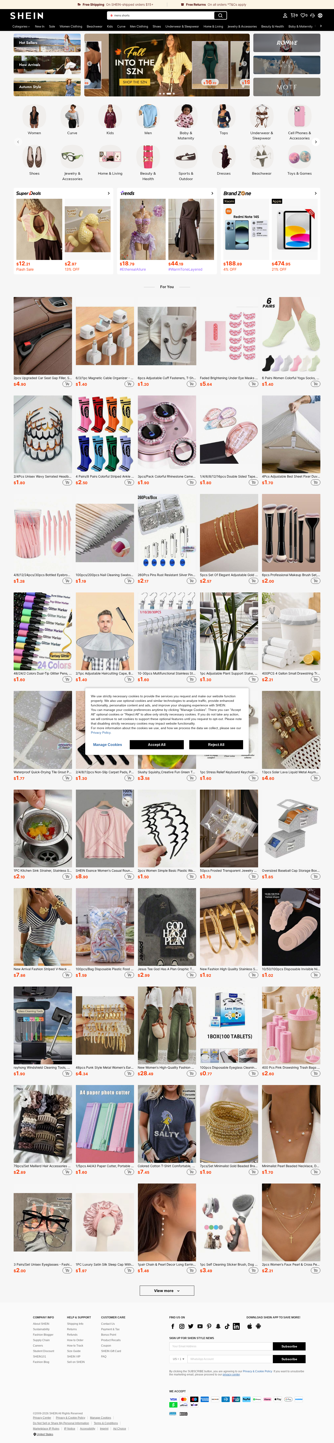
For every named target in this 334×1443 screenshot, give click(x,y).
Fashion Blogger (43, 1334)
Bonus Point (108, 1334)
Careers (38, 1345)
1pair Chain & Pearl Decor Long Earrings (167, 1264)
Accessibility (87, 1428)
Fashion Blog (41, 1362)
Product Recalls (111, 1340)
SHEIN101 (39, 1356)
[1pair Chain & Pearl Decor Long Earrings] (167, 1222)
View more (164, 1290)
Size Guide (74, 1351)
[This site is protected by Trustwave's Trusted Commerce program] (172, 1413)
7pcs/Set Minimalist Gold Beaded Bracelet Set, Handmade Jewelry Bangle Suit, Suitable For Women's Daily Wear (229, 1166)
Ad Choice (119, 1428)
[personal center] (285, 15)
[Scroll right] (320, 26)
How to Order (75, 1340)
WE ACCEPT (177, 1391)
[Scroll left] (315, 26)
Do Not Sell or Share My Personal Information (61, 1423)
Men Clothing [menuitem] (139, 26)
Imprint (104, 1428)
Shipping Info (75, 1323)
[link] (83, 4)
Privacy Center (42, 1417)
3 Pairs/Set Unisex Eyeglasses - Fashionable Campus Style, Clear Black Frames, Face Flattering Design (43, 1264)
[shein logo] (26, 15)
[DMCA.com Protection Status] (183, 1413)
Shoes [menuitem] (157, 26)
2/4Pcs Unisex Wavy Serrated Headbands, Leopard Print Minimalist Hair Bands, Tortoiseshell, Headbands (43, 476)
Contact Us (108, 1323)
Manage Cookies (100, 1417)
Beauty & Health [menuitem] (272, 26)
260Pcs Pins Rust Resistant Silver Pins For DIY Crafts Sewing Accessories (167, 575)
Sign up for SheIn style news (191, 1338)
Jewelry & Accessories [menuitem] (242, 26)
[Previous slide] (89, 63)
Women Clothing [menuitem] (71, 26)
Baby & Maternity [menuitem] (301, 26)
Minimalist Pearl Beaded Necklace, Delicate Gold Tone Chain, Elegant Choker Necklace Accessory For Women (291, 1166)
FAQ (103, 1356)
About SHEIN (41, 1323)
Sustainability (41, 1329)
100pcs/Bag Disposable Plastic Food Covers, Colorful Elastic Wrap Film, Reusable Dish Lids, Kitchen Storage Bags (105, 969)
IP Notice (69, 1428)
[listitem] (43, 342)
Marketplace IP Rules (46, 1428)
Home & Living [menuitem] (213, 26)
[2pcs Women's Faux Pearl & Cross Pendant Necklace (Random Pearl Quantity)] (291, 1222)
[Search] (220, 15)
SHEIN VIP (73, 1356)
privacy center (231, 1374)
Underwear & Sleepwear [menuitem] (182, 26)
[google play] (258, 1328)
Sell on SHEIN (76, 1362)
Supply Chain (41, 1340)
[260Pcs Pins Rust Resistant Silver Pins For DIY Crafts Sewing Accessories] (167, 533)
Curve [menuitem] (121, 26)
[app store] (250, 1328)
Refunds (72, 1334)
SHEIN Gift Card (111, 1351)
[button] (312, 15)
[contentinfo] (237, 1402)
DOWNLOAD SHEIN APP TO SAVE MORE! (273, 1317)
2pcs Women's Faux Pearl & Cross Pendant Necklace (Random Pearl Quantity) (291, 1264)
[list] (205, 1326)
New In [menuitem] (40, 26)
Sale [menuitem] (52, 26)
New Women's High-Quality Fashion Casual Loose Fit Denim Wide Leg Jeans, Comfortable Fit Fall (167, 1067)
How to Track (75, 1345)
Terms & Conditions (106, 1423)
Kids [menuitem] (110, 26)
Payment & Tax (110, 1329)
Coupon (106, 1345)
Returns (72, 1329)
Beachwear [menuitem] (94, 26)
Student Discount (43, 1351)
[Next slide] (244, 63)
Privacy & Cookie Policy (257, 1371)
